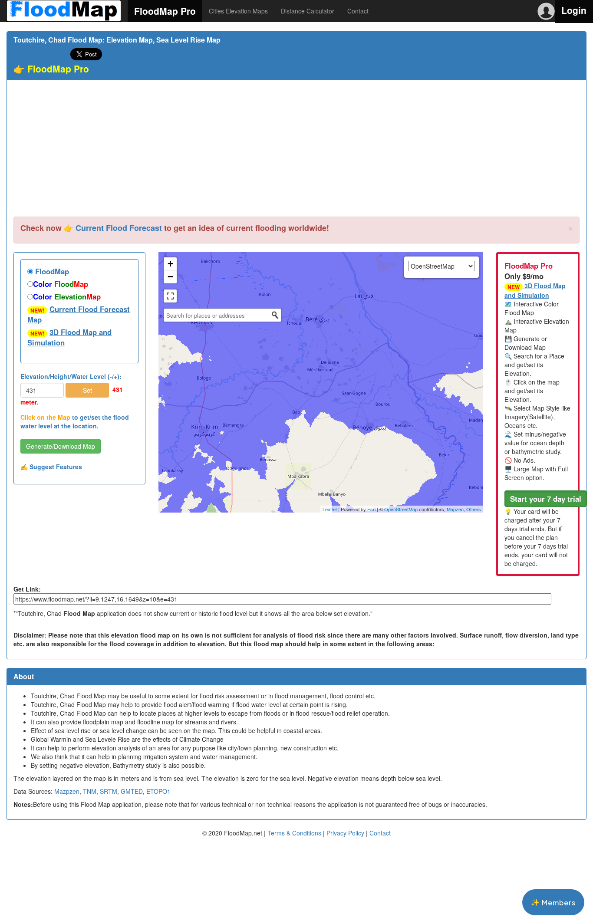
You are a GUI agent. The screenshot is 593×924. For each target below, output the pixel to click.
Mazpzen (66, 791)
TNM (89, 791)
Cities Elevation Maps (238, 11)
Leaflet (330, 509)
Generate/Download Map (60, 446)
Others (473, 509)
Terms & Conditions (294, 833)
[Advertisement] (296, 151)
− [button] (170, 276)
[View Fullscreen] (170, 296)
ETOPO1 (158, 791)
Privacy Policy (345, 833)
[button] (545, 498)
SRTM (108, 791)
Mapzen (455, 509)
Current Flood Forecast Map (78, 314)
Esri (371, 509)
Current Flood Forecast (119, 227)
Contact (358, 11)
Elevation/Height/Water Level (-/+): (71, 376)
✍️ (51, 466)
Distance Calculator (307, 11)
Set (87, 390)
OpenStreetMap (401, 509)
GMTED (132, 791)
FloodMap (51, 271)
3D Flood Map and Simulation (69, 337)
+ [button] (170, 263)
